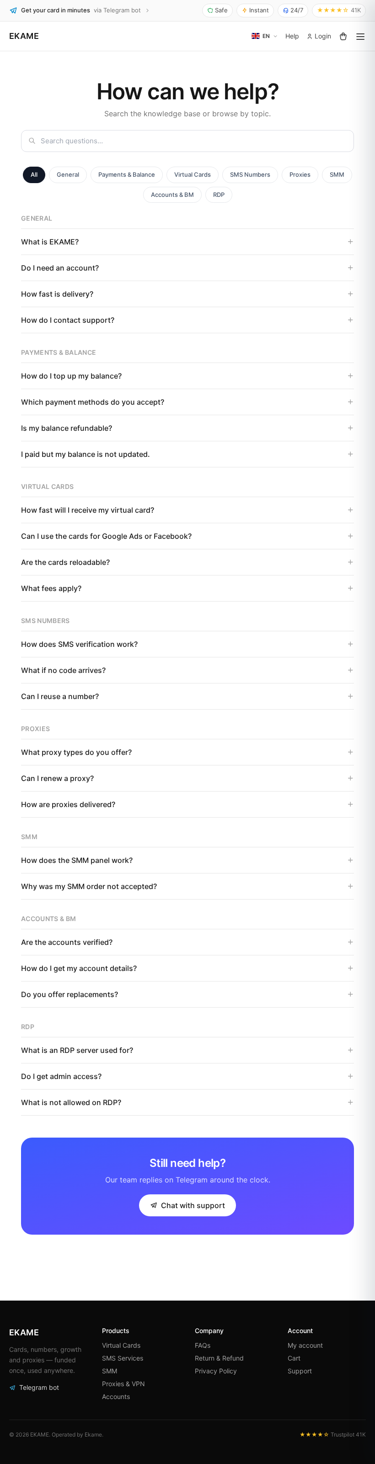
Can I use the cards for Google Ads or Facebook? (106, 536)
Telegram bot (39, 1387)
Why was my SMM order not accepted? (89, 886)
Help (292, 36)
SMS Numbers (250, 174)
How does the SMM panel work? (77, 860)
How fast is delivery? (57, 293)
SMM (337, 174)
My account (305, 1345)
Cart (294, 1358)
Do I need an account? (60, 267)
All (34, 174)
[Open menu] (360, 36)
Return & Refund (219, 1358)
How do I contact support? (67, 320)
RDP (219, 194)
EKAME (24, 36)
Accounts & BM (172, 194)
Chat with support (193, 1205)
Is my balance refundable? (66, 428)
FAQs (202, 1345)
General (68, 174)
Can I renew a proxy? (57, 778)
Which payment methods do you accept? (92, 402)
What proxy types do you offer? (76, 752)
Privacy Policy (216, 1371)
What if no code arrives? (63, 670)
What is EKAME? (50, 241)
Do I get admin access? (61, 1076)
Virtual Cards (192, 174)
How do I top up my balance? (71, 375)
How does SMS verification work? (79, 644)
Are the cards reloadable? (65, 562)
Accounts (116, 1396)
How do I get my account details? (79, 968)
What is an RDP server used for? (77, 1050)
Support (300, 1371)
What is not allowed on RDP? (71, 1102)
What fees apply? (51, 588)
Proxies (300, 174)
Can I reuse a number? (60, 696)
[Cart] (343, 36)
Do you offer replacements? (69, 994)
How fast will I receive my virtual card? (87, 510)
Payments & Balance (126, 174)
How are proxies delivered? (68, 804)
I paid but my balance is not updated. (85, 454)
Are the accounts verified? (66, 942)
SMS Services (122, 1358)
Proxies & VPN (123, 1384)
